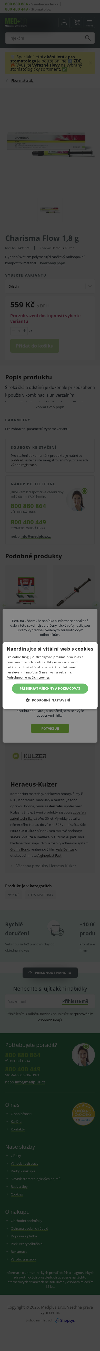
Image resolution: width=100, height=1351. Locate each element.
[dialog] (50, 675)
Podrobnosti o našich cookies (28, 677)
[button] (50, 699)
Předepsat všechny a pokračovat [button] (50, 688)
